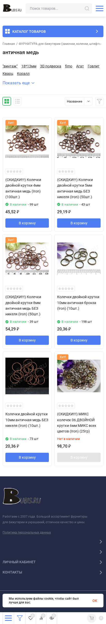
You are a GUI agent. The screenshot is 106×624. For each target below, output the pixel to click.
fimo (68, 66)
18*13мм (28, 66)
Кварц (8, 73)
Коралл (23, 73)
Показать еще (16, 82)
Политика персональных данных (27, 532)
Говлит (94, 66)
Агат (80, 66)
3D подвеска (50, 66)
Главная (9, 43)
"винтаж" (10, 66)
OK (94, 601)
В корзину (27, 223)
